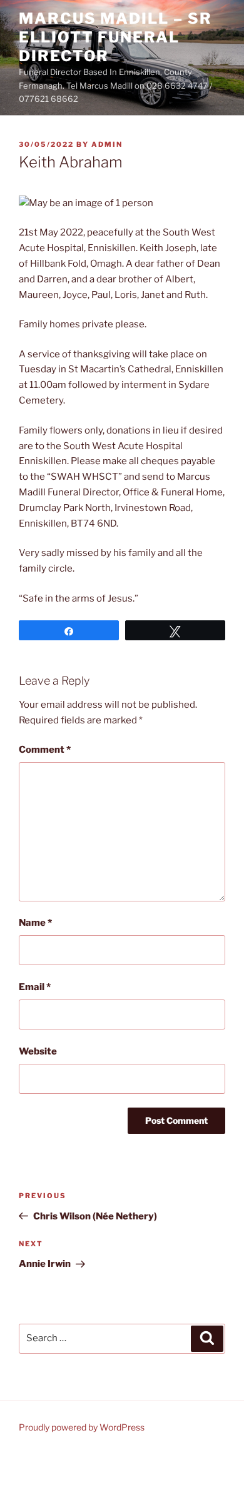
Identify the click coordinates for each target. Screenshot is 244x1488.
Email (35, 987)
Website (38, 1051)
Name (35, 922)
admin (107, 144)
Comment (45, 749)
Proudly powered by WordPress (82, 1427)
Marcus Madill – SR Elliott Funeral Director (115, 37)
